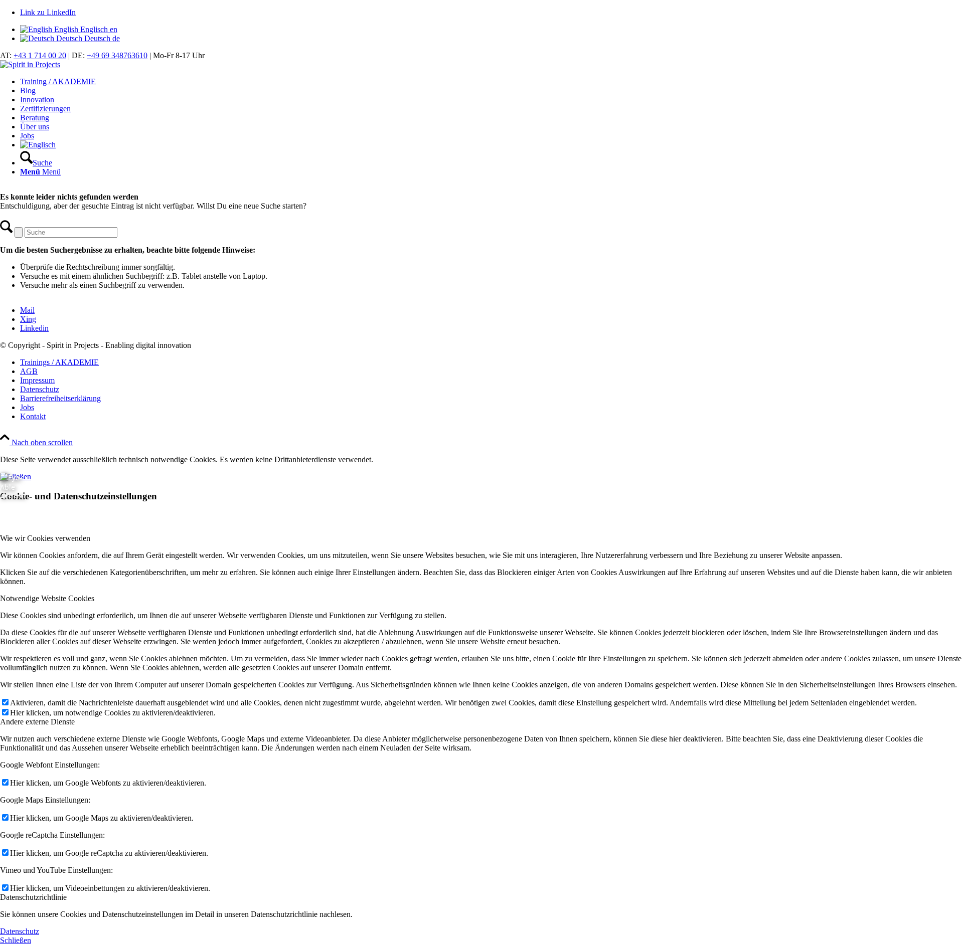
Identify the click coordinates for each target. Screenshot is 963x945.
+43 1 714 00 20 (40, 55)
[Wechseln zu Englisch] (38, 144)
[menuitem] (491, 81)
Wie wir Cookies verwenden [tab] (45, 538)
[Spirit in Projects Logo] (30, 64)
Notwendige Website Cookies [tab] (47, 598)
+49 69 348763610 (117, 55)
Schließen (15, 940)
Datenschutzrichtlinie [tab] (33, 897)
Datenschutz (19, 931)
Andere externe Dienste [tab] (37, 721)
